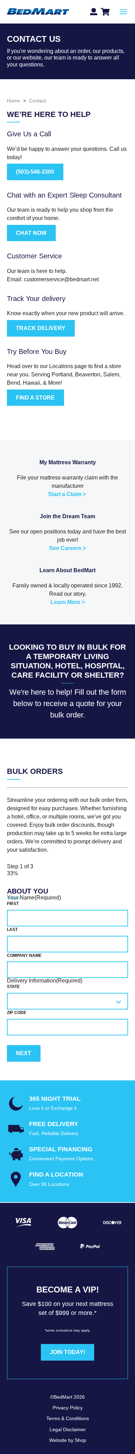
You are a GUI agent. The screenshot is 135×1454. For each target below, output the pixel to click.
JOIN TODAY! (67, 1352)
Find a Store (35, 398)
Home (13, 100)
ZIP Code (16, 1012)
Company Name (24, 955)
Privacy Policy (68, 1407)
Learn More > (68, 602)
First (13, 903)
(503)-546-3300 (35, 172)
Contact (37, 100)
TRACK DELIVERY (40, 328)
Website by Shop (67, 1440)
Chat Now (31, 233)
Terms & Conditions (67, 1418)
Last (12, 929)
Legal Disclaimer (68, 1429)
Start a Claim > (67, 494)
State (13, 986)
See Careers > (67, 548)
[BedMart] (38, 12)
